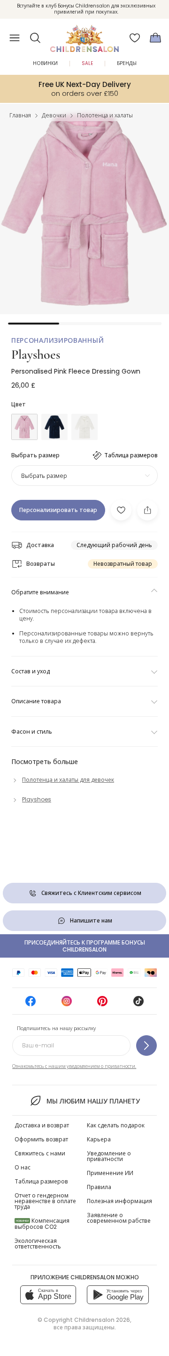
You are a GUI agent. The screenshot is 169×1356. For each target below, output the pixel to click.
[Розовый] (24, 427)
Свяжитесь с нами (40, 1153)
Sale (87, 63)
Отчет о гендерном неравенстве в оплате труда (45, 1201)
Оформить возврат (41, 1139)
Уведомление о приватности (109, 1156)
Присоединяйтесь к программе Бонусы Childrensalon (84, 945)
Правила (99, 1187)
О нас (23, 1167)
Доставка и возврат (42, 1125)
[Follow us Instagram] (66, 1004)
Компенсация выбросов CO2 (42, 1224)
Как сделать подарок (116, 1125)
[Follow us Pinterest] (102, 1004)
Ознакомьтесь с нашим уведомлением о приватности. (74, 1066)
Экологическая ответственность (38, 1243)
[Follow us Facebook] (30, 1004)
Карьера (99, 1139)
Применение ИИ (110, 1173)
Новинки (45, 63)
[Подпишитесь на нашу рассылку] (146, 1045)
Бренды (127, 63)
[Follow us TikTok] (138, 1004)
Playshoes (35, 354)
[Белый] (84, 427)
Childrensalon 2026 (102, 1320)
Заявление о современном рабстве (119, 1218)
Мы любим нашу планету (92, 1101)
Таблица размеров (41, 1181)
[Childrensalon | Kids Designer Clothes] (84, 35)
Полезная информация (119, 1201)
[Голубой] (54, 427)
